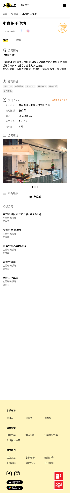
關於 (5, 40)
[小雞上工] (9, 5)
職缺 (18, 40)
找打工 (10, 417)
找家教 (47, 417)
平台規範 (11, 462)
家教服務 (30, 457)
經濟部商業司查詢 (59, 99)
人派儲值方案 (13, 440)
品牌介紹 (11, 457)
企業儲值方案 (51, 435)
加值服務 (30, 435)
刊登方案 (11, 435)
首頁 (5, 14)
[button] (63, 161)
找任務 (29, 417)
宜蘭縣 (14, 14)
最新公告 (49, 457)
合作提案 (49, 462)
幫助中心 (30, 462)
